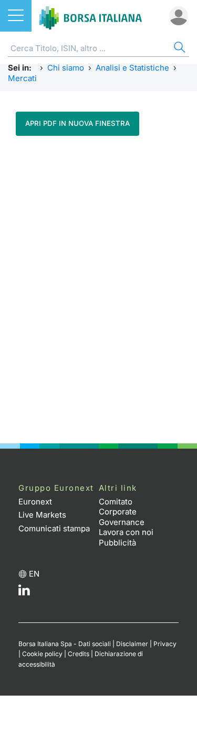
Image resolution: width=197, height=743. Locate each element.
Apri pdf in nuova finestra (77, 123)
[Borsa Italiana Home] (91, 16)
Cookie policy (42, 654)
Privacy (165, 644)
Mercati (22, 78)
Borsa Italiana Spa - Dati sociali (64, 644)
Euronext (35, 502)
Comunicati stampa (54, 528)
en (34, 574)
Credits (78, 654)
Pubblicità (117, 543)
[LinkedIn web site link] (24, 593)
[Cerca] (178, 49)
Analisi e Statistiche (132, 68)
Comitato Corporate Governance (121, 512)
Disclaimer (132, 644)
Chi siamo (65, 68)
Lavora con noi (126, 532)
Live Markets (42, 515)
